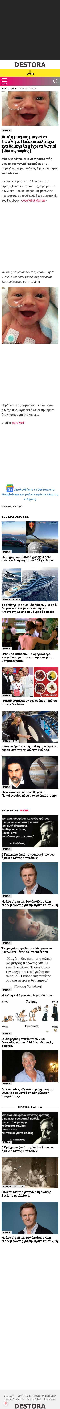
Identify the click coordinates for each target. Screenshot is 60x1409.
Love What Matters (34, 200)
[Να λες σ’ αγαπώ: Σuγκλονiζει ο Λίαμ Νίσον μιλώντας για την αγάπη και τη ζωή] (30, 878)
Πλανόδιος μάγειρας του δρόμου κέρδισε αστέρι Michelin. (29, 702)
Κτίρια (16, 599)
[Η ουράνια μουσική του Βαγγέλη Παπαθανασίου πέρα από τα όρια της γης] (30, 772)
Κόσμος (19, 1186)
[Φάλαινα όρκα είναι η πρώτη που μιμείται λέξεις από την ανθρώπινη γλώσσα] (30, 727)
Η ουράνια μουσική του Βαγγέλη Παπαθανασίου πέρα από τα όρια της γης (29, 794)
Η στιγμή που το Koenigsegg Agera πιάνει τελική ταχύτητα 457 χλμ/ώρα (27, 559)
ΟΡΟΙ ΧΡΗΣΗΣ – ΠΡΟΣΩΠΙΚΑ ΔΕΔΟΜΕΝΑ (37, 1396)
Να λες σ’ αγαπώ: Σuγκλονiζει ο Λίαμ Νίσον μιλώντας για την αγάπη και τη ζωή (30, 903)
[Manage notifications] (5, 1403)
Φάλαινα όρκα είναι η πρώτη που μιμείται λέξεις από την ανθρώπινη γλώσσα (29, 748)
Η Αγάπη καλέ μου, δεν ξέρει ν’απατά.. (27, 995)
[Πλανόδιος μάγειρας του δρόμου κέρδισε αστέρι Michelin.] (30, 682)
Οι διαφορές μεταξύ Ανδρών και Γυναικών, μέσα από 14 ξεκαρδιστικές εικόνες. (27, 1042)
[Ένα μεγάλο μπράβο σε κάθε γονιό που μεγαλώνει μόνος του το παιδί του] (30, 925)
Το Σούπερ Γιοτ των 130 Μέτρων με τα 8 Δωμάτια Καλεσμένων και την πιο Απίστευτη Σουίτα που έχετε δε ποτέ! (29, 608)
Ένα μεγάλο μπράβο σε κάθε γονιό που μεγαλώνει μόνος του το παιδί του (27, 950)
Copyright (9, 1396)
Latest (30, 74)
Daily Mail (18, 422)
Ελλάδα (7, 1186)
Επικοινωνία (50, 1399)
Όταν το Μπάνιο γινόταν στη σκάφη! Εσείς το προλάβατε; (26, 1194)
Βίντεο (19, 506)
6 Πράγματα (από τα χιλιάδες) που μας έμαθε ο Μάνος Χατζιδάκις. (28, 856)
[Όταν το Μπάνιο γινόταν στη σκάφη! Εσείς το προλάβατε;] (30, 1172)
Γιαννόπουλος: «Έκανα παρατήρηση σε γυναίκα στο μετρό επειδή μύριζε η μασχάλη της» (27, 1092)
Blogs (8, 506)
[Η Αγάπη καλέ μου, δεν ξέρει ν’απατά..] (30, 972)
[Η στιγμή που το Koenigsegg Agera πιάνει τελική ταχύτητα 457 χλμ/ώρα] (30, 537)
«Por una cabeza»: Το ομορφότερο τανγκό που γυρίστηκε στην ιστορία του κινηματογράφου (29, 657)
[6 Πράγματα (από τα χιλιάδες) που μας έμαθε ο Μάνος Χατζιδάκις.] (30, 831)
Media (6, 551)
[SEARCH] (55, 81)
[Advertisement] (30, 30)
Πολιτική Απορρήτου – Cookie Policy (22, 1399)
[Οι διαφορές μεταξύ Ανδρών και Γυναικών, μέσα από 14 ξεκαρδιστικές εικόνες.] (30, 1016)
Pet (15, 741)
